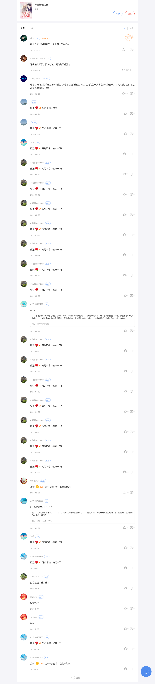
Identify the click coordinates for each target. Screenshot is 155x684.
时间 (123, 28)
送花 (130, 14)
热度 (132, 28)
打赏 (118, 14)
